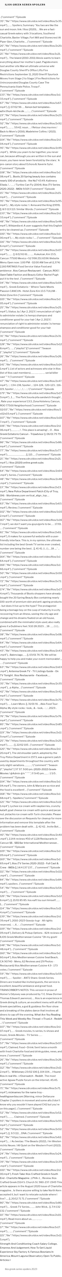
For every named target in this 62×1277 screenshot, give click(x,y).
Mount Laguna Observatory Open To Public (36, 1255)
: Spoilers (17, 798)
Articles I (5, 1260)
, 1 (11, 397)
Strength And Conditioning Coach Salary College (28, 1243)
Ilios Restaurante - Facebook (30, 675)
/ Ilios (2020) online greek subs (26, 462)
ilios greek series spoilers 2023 (21, 1269)
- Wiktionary (17, 1071)
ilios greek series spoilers (25, 4)
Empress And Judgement (14, 1247)
